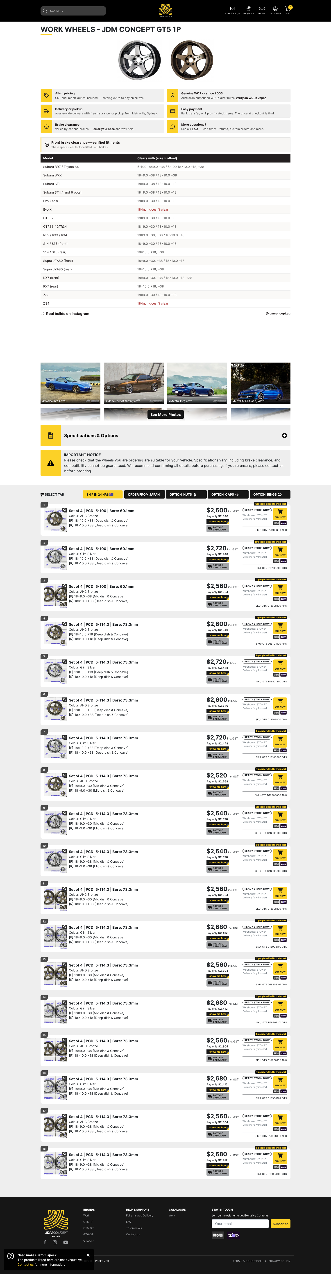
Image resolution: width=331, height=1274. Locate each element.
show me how (217, 521)
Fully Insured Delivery (139, 1215)
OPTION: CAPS (222, 494)
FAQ (195, 129)
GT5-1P (88, 1221)
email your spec (104, 129)
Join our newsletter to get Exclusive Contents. (240, 1215)
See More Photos (165, 414)
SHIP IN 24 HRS (97, 494)
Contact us (26, 1264)
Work (86, 1215)
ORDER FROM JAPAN (144, 494)
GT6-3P (88, 1234)
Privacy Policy (279, 1261)
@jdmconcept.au (278, 313)
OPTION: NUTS (181, 494)
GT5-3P (88, 1228)
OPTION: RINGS (265, 494)
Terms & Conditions (248, 1261)
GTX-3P (88, 1240)
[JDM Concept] (165, 10)
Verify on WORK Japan (251, 98)
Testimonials (134, 1228)
